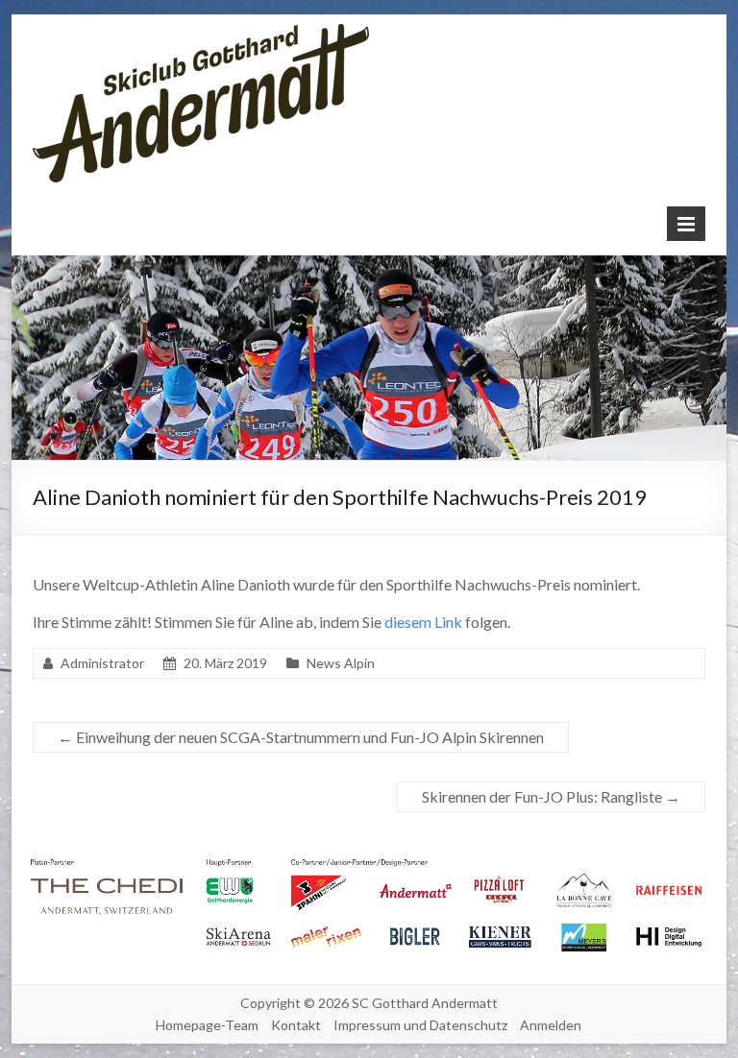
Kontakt (296, 1025)
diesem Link (423, 622)
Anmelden (550, 1025)
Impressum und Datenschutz (420, 1025)
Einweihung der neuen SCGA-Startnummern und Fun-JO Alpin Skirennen (301, 737)
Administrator (102, 663)
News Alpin (341, 663)
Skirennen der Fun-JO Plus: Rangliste (551, 796)
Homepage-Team (207, 1025)
